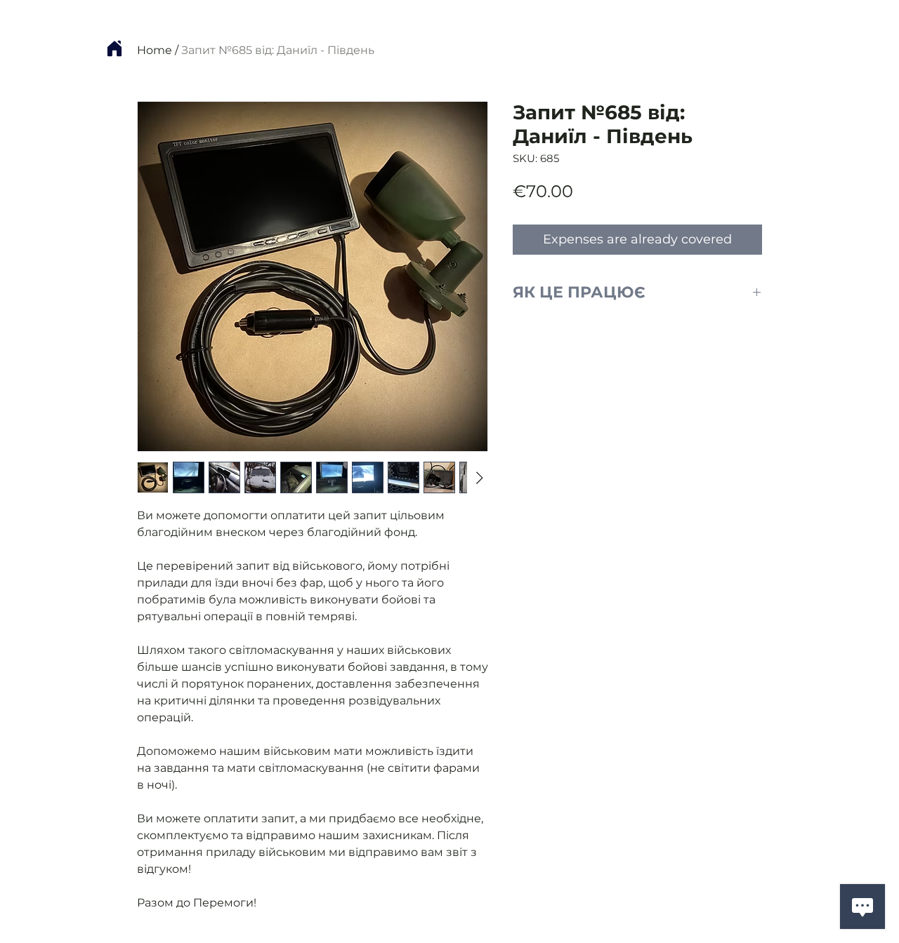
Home (154, 50)
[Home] (114, 48)
